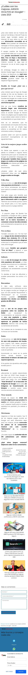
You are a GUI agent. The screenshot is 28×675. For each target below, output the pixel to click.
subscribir (20, 671)
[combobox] (9, 665)
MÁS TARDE (9, 671)
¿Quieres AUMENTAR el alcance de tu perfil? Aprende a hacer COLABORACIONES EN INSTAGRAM (7, 452)
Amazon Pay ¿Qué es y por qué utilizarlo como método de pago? (21, 452)
